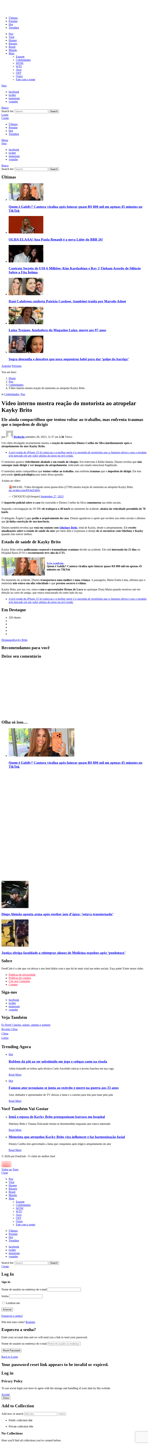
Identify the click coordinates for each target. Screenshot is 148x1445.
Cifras (4, 1033)
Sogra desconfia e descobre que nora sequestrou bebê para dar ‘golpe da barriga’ (69, 359)
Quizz (19, 76)
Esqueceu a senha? (12, 1315)
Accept (5, 1394)
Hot (11, 24)
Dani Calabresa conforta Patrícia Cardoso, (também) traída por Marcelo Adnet (67, 301)
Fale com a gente (25, 79)
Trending (14, 27)
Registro (30, 1322)
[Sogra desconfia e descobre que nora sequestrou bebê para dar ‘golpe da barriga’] (78, 345)
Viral (11, 37)
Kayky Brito (20, 639)
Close (4, 1172)
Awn (18, 69)
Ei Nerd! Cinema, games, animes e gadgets (25, 1024)
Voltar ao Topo (9, 1169)
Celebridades (23, 59)
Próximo (16, 366)
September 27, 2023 (52, 496)
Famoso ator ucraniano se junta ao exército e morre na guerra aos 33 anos (64, 1088)
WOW (19, 63)
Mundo (13, 50)
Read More (15, 1074)
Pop (11, 33)
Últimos (13, 17)
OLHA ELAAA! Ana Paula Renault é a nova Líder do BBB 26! (56, 239)
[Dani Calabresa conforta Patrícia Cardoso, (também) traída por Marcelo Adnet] (78, 287)
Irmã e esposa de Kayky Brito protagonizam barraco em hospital (57, 1117)
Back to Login (9, 1356)
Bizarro (13, 43)
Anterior (6, 366)
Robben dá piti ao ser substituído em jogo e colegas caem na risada (58, 1061)
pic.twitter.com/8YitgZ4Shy (24, 490)
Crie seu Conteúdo (19, 981)
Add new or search (12, 1413)
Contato (13, 984)
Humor (13, 40)
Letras (4, 1037)
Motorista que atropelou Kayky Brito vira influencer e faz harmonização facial (67, 1137)
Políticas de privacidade (22, 974)
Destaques (7, 639)
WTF (19, 66)
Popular (13, 21)
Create (5, 118)
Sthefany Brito (68, 527)
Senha (4, 1296)
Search (54, 111)
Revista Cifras (9, 1029)
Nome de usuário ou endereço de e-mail (24, 1289)
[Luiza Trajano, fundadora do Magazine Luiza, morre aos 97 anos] (78, 316)
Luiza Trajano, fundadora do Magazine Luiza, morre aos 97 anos (57, 330)
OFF (18, 72)
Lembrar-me (12, 1303)
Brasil (12, 46)
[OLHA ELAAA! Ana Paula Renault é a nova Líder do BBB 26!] (78, 225)
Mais (11, 53)
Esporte (20, 56)
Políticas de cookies (20, 977)
